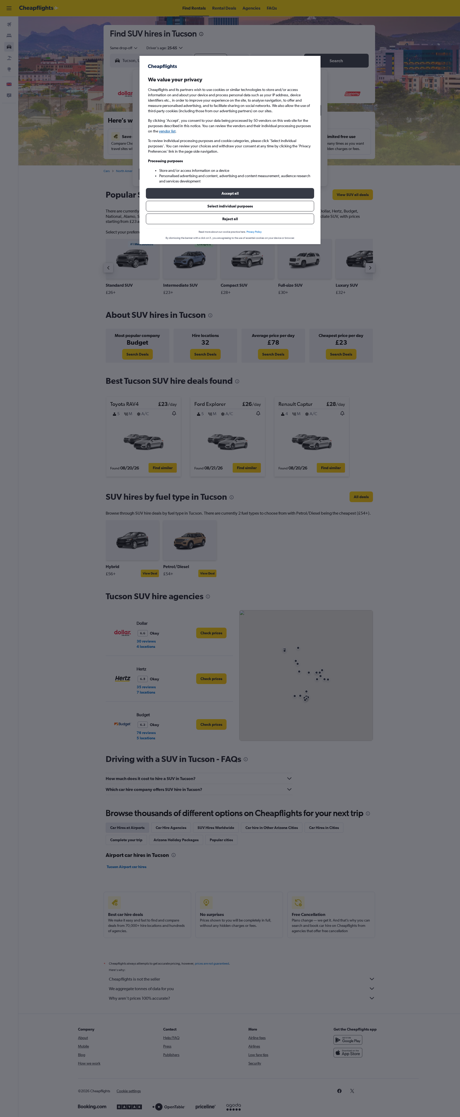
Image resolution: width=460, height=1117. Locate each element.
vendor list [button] (167, 131)
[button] (230, 193)
